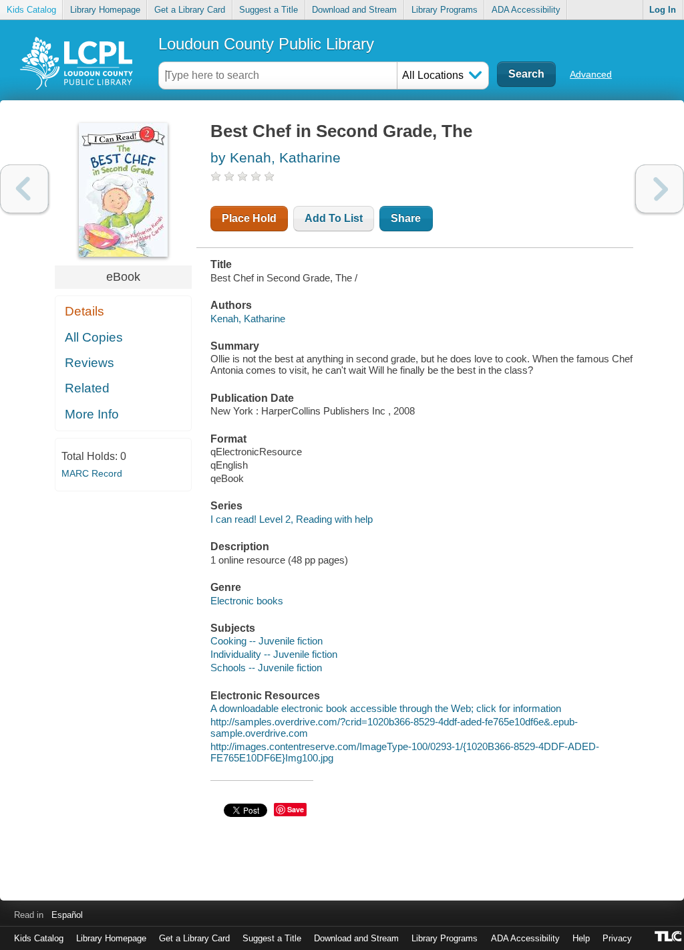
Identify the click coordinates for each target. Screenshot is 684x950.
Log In (662, 10)
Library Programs (444, 10)
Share (406, 218)
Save (295, 809)
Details (84, 311)
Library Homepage (105, 10)
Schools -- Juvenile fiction (266, 667)
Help (581, 938)
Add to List (334, 218)
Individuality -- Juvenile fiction (273, 654)
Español (67, 915)
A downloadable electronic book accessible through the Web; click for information (385, 708)
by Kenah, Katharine (275, 157)
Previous (24, 188)
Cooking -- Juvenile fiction (266, 640)
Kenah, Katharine (247, 318)
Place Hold (249, 218)
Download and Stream (354, 10)
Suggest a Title (268, 10)
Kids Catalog (31, 10)
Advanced (591, 74)
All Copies (94, 337)
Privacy (617, 938)
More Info (92, 414)
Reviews (89, 363)
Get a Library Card (189, 10)
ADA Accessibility (526, 10)
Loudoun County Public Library (266, 44)
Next (659, 188)
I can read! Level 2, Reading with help (291, 519)
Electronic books (246, 600)
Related (87, 388)
